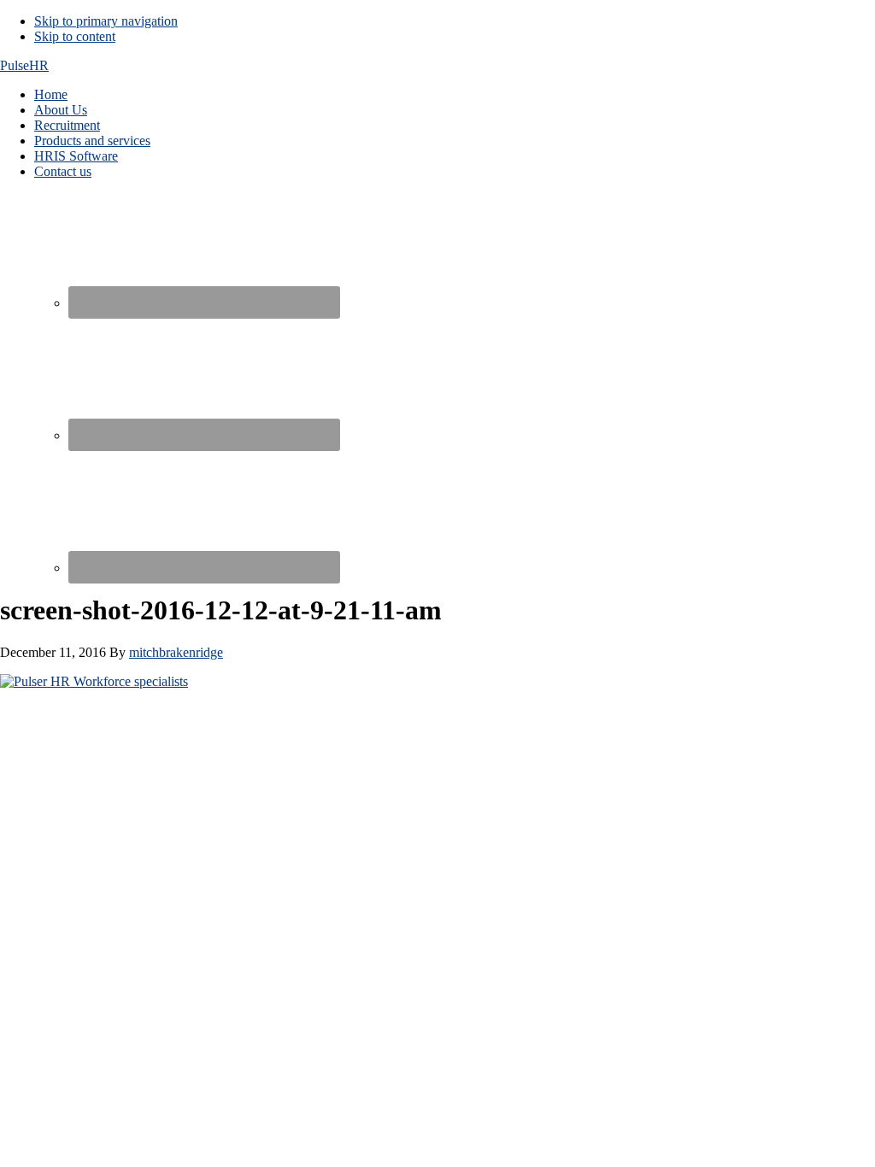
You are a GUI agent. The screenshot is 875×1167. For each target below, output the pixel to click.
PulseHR (24, 65)
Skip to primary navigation (106, 21)
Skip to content (74, 36)
